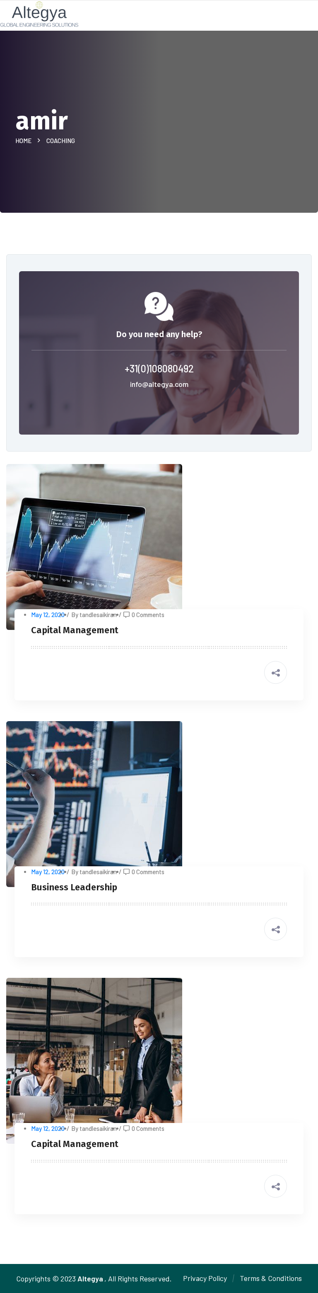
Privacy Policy (205, 1278)
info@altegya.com (159, 384)
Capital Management (74, 630)
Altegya (90, 1278)
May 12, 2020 (48, 614)
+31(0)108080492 (159, 368)
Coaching (60, 140)
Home (24, 140)
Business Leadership (74, 887)
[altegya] (39, 13)
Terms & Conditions (271, 1278)
